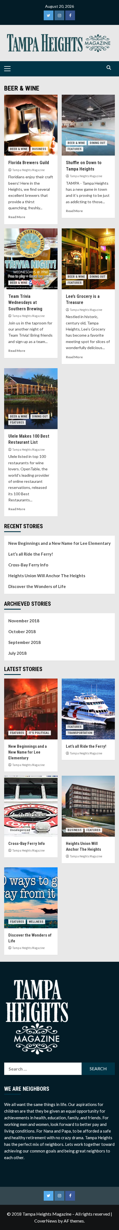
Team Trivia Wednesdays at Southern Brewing (25, 302)
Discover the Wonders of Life (37, 586)
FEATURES (75, 149)
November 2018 (23, 620)
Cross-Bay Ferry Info (28, 564)
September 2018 (24, 642)
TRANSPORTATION (80, 733)
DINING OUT (97, 143)
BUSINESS (39, 149)
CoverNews (45, 1220)
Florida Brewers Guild (28, 162)
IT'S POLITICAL (39, 733)
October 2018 (22, 631)
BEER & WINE (18, 149)
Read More (16, 217)
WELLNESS (36, 922)
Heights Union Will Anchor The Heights (46, 575)
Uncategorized (20, 830)
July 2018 (17, 653)
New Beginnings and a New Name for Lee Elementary (59, 543)
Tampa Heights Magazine (28, 170)
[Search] (108, 68)
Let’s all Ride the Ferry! (30, 553)
